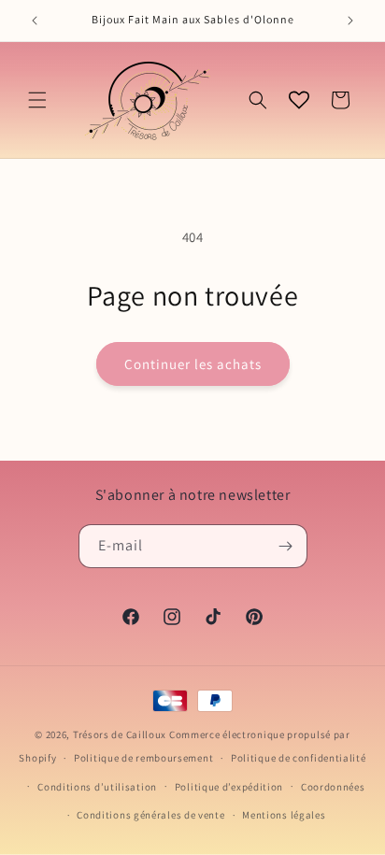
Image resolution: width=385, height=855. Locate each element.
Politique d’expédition (229, 786)
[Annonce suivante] (350, 20)
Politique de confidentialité (298, 757)
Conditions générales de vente (150, 814)
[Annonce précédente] (34, 20)
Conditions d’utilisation (97, 786)
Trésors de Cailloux (119, 734)
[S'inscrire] (286, 546)
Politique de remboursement (143, 757)
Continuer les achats (193, 364)
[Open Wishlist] (299, 100)
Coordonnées (333, 786)
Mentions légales (283, 814)
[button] (37, 100)
